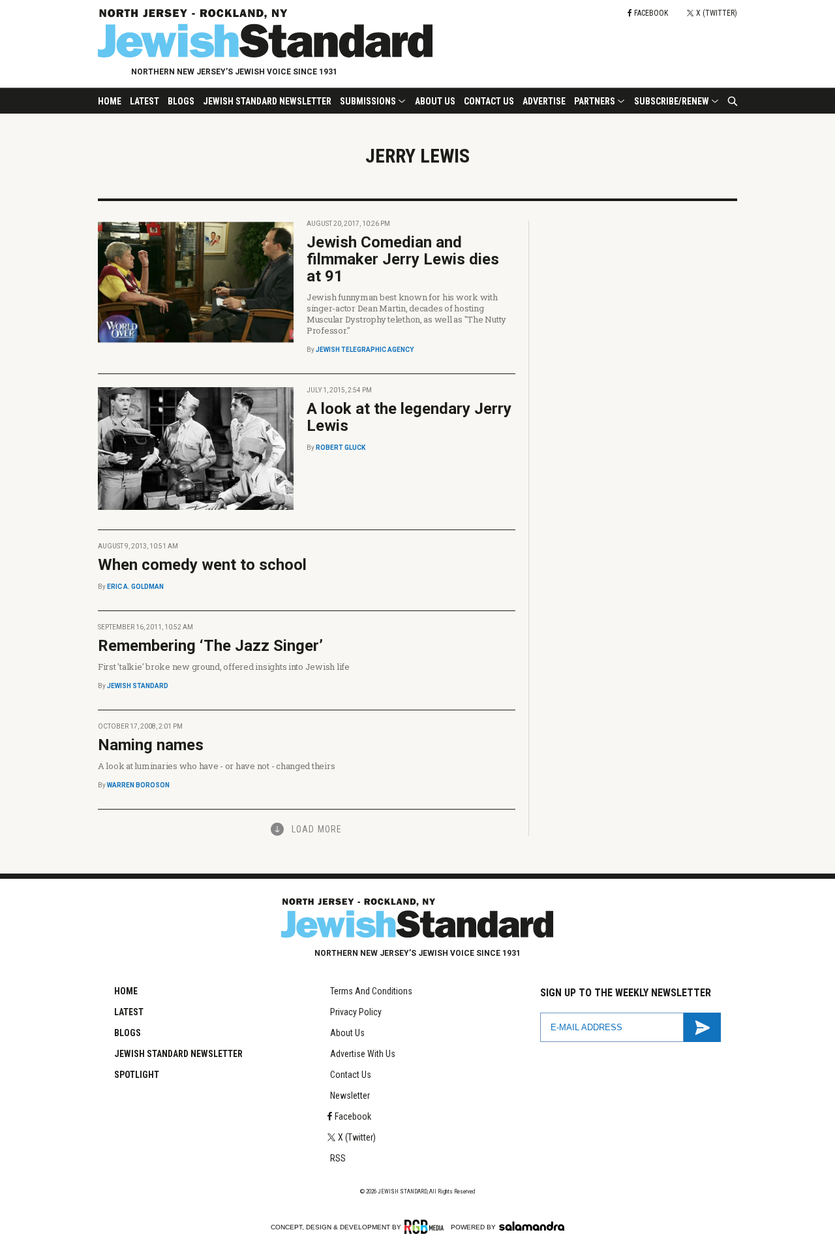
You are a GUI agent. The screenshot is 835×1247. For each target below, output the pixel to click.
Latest (144, 101)
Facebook (353, 1116)
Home (109, 101)
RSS (338, 1158)
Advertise (544, 101)
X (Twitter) (357, 1137)
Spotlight (136, 1074)
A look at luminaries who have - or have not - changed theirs (216, 766)
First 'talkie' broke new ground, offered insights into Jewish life (224, 666)
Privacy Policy (356, 1012)
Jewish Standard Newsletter (267, 101)
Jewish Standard (137, 685)
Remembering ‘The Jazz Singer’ (210, 646)
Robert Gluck (340, 447)
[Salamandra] (531, 1226)
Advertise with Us (362, 1054)
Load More (317, 829)
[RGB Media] (426, 1227)
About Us (435, 101)
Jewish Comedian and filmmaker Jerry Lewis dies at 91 (403, 259)
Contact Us (489, 101)
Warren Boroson (138, 785)
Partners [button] (594, 101)
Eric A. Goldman (135, 586)
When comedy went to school (202, 565)
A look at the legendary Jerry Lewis (409, 417)
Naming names (151, 745)
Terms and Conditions (371, 991)
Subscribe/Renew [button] (671, 101)
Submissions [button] (368, 101)
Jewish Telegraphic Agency (365, 349)
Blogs (181, 101)
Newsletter (350, 1095)
